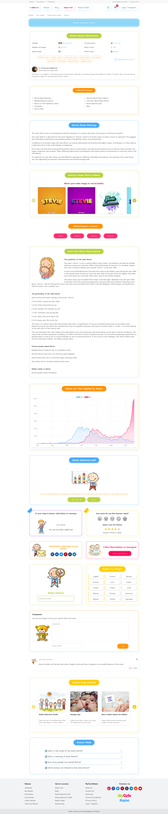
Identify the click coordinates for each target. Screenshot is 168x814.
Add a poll (75, 500)
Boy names (41, 15)
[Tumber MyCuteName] (127, 788)
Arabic (96, 588)
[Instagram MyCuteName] (109, 788)
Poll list (94, 500)
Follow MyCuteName (119, 553)
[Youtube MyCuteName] (140, 788)
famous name (43, 57)
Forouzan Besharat (49, 68)
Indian (128, 582)
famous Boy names (54, 15)
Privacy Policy (91, 800)
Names (31, 2)
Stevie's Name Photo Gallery (97, 98)
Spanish (129, 576)
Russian (96, 599)
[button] (33, 200)
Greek (112, 588)
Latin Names (29, 797)
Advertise (89, 794)
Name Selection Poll (62, 794)
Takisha (60, 236)
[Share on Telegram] (74, 554)
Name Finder (60, 800)
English (95, 576)
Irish (129, 588)
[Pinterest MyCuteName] (122, 788)
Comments (38, 106)
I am (60, 525)
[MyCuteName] (34, 7)
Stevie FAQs (38, 109)
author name (56, 57)
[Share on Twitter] (61, 554)
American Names (31, 804)
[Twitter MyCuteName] (118, 788)
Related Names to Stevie (43, 101)
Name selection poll (94, 103)
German (96, 582)
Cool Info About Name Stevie (97, 101)
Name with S (73, 61)
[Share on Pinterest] (66, 554)
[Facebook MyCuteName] (113, 788)
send (123, 646)
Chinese (112, 593)
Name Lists (59, 788)
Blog (88, 106)
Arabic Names (30, 800)
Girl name (62, 61)
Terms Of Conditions (93, 797)
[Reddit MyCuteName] (136, 788)
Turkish (112, 599)
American (129, 593)
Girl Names (51, 2)
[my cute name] (124, 798)
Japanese (129, 599)
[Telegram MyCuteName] (131, 788)
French (112, 576)
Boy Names (40, 2)
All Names (28, 788)
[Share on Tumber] (70, 554)
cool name (96, 57)
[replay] (137, 659)
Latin (112, 582)
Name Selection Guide (119, 2)
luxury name (84, 57)
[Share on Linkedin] (57, 554)
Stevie (66, 15)
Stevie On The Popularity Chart (46, 103)
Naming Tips (135, 2)
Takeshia (77, 236)
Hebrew (96, 593)
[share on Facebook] (52, 554)
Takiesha (93, 236)
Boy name (51, 61)
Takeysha (110, 236)
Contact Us (89, 791)
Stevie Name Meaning (42, 98)
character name (70, 57)
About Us (88, 788)
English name (86, 61)
